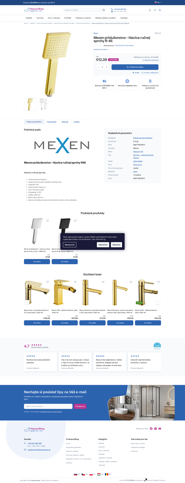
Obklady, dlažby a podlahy (107, 461)
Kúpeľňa (101, 443)
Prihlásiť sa (80, 406)
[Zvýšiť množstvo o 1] (106, 67)
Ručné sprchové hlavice (142, 138)
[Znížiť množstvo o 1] (99, 67)
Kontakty (69, 463)
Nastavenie (70, 245)
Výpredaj (101, 465)
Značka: (96, 33)
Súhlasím (116, 245)
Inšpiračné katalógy (138, 447)
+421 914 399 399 (120, 9)
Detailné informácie (100, 49)
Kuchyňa (101, 447)
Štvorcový (137, 165)
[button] (27, 302)
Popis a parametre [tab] (34, 122)
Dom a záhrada (103, 451)
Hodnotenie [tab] (51, 122)
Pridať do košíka (136, 67)
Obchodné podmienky (73, 447)
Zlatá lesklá (137, 161)
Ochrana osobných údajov (75, 455)
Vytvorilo (126, 480)
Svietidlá (101, 454)
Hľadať (104, 10)
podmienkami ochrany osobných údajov (51, 411)
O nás (68, 443)
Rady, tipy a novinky (138, 443)
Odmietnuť (103, 245)
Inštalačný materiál (105, 458)
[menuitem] (29, 18)
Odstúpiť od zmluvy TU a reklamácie (78, 459)
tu (104, 239)
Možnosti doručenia (151, 60)
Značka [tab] (77, 122)
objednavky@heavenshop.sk (39, 450)
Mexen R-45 (138, 152)
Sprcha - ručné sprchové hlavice (143, 156)
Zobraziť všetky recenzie (39, 347)
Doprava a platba (72, 451)
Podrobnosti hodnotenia (124, 45)
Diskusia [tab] (65, 122)
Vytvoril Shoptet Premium (156, 480)
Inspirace (134, 451)
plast (135, 171)
